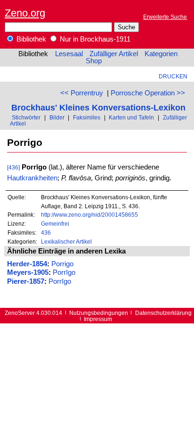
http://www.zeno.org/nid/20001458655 (89, 215)
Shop (94, 61)
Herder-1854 (27, 264)
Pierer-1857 (25, 281)
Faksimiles (86, 117)
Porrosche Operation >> (148, 93)
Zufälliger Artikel (113, 54)
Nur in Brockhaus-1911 (94, 39)
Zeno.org (25, 13)
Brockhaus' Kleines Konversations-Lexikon (98, 107)
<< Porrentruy (81, 93)
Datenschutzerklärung (163, 313)
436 (46, 232)
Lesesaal (69, 54)
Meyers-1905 (27, 272)
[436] (13, 167)
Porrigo (62, 264)
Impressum (98, 319)
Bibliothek (30, 39)
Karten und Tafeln (131, 117)
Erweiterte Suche (165, 17)
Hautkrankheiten (32, 178)
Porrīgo (64, 272)
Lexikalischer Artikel (66, 241)
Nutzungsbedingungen (98, 313)
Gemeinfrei (55, 223)
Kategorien (161, 54)
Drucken (173, 76)
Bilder (57, 117)
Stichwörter (26, 117)
